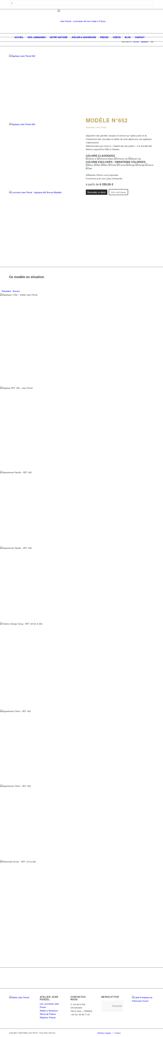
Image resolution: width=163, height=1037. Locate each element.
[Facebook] (127, 1032)
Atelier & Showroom (49, 1010)
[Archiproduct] (146, 1032)
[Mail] (151, 1032)
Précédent (6, 291)
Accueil (136, 42)
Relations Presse (48, 1017)
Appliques (144, 42)
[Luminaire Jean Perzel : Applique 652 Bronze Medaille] (43, 192)
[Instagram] (132, 1032)
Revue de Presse (48, 1013)
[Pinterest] (137, 1032)
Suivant (16, 291)
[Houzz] (142, 1032)
